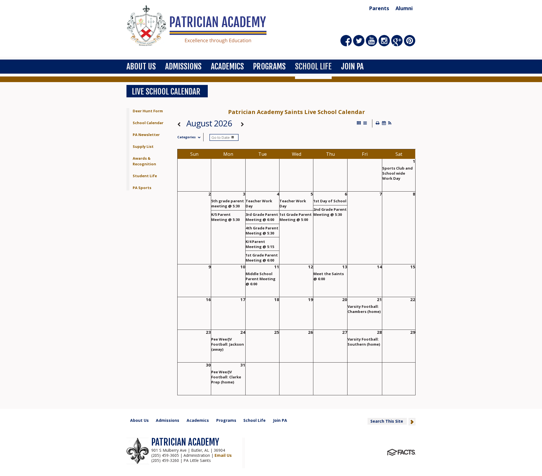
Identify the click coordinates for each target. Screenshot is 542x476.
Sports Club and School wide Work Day (397, 173)
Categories (186, 137)
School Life (313, 66)
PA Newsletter (146, 134)
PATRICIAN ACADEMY (185, 442)
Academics (227, 66)
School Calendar (148, 122)
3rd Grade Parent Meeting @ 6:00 (262, 217)
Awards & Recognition (144, 161)
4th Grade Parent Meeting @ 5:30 (262, 230)
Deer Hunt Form (148, 110)
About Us (141, 66)
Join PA (352, 66)
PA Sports (142, 187)
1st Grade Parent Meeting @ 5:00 (295, 217)
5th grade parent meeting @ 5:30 (227, 203)
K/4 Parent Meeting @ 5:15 (260, 244)
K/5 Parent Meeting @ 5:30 (225, 217)
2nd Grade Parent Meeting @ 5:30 (330, 212)
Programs (269, 66)
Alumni (404, 8)
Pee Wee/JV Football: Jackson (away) (227, 344)
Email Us (223, 455)
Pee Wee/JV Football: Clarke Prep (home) (226, 377)
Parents (379, 8)
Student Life (145, 175)
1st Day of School (329, 200)
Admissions (183, 66)
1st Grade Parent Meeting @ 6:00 (262, 258)
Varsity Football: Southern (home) (364, 342)
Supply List (143, 146)
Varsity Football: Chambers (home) (364, 309)
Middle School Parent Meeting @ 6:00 (261, 278)
